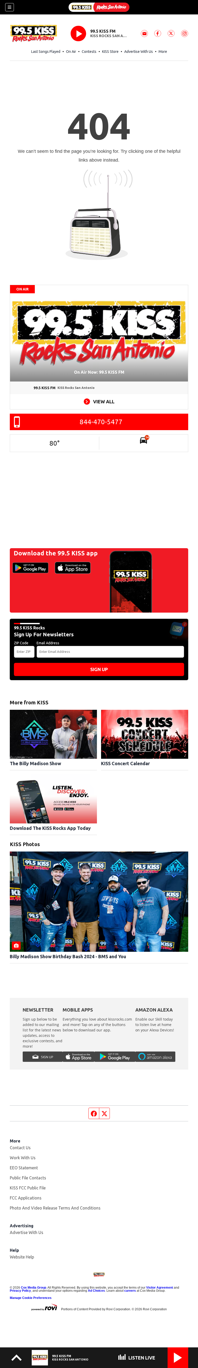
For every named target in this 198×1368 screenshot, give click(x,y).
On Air (71, 51)
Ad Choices (96, 1290)
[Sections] (9, 7)
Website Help (22, 1257)
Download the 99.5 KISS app (56, 553)
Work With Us (23, 1157)
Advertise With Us (138, 51)
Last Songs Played (45, 51)
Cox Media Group (33, 1287)
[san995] (99, 7)
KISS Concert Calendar (125, 763)
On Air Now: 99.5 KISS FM (99, 372)
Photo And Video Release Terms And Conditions (55, 1208)
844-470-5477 (101, 422)
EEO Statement (24, 1167)
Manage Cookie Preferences (31, 1298)
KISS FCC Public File (28, 1188)
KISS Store (110, 51)
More (163, 51)
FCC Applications (26, 1198)
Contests (89, 51)
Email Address (48, 643)
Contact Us (20, 1147)
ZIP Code (21, 643)
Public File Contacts (28, 1177)
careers (130, 1290)
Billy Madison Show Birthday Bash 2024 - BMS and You (68, 956)
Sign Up (99, 669)
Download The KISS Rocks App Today (50, 828)
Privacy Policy (20, 1290)
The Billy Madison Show (35, 763)
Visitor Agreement (159, 1287)
